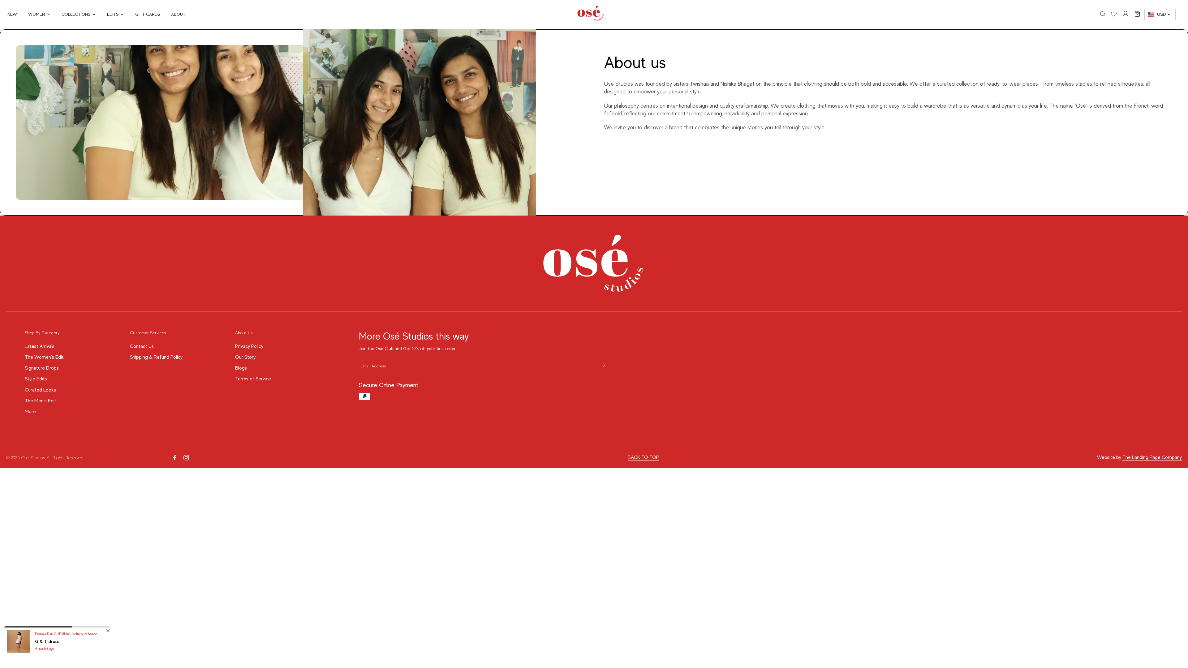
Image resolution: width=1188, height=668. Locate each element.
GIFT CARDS (147, 14)
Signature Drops (42, 368)
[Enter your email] (602, 366)
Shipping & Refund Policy (156, 357)
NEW (12, 14)
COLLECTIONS (76, 14)
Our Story (245, 357)
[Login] (1125, 14)
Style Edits (36, 379)
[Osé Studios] (591, 19)
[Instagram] (186, 457)
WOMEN (36, 14)
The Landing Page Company (1152, 457)
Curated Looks (40, 390)
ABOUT (178, 14)
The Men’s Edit (40, 401)
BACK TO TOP (643, 457)
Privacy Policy (249, 346)
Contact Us (142, 346)
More (30, 411)
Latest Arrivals (39, 346)
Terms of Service (253, 379)
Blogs (241, 368)
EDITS (112, 14)
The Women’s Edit (44, 357)
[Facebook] (175, 457)
